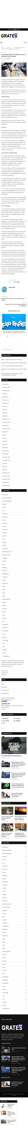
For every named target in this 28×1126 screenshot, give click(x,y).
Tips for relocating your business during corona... (11, 1113)
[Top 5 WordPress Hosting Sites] (14, 745)
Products (5, 608)
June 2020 (5, 463)
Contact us (3, 674)
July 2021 (5, 435)
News (4, 586)
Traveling (5, 649)
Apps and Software (7, 498)
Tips (3, 646)
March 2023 (5, 397)
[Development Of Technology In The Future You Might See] (21, 827)
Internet (4, 561)
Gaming (4, 545)
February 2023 (6, 400)
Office (4, 596)
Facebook (5, 532)
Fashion (4, 536)
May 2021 (5, 441)
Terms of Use (4, 671)
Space (4, 634)
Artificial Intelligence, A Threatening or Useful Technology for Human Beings (11, 374)
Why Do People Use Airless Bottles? (11, 1105)
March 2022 (5, 416)
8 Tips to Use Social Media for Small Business (12, 366)
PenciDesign (14, 1095)
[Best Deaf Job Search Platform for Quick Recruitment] (5, 795)
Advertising (5, 494)
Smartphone (5, 624)
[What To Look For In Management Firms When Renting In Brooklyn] (4, 1121)
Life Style (5, 567)
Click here (8, 148)
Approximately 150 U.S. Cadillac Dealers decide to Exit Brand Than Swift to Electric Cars (18, 764)
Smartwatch (5, 627)
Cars (4, 510)
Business (9, 47)
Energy (4, 526)
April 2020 (5, 469)
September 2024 (6, 390)
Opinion (4, 602)
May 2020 (5, 466)
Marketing (5, 577)
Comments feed (5, 690)
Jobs (4, 564)
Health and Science (7, 551)
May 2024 (5, 393)
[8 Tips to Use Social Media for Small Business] (7, 827)
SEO (3, 621)
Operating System (7, 599)
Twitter (4, 653)
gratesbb (8, 58)
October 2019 (6, 482)
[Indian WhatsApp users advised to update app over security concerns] (5, 786)
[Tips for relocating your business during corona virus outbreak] (4, 1113)
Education (5, 523)
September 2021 (6, 428)
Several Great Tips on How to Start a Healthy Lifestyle (13, 362)
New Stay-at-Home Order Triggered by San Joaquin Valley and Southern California (18, 775)
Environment (5, 529)
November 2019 (6, 479)
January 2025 (6, 384)
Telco (4, 643)
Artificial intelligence (7, 501)
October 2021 (6, 425)
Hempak (3, 189)
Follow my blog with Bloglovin (8, 698)
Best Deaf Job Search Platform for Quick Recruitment (17, 795)
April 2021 (5, 444)
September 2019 (6, 485)
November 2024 (6, 387)
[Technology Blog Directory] (4, 701)
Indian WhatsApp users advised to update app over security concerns (17, 785)
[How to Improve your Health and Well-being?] (7, 811)
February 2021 (6, 450)
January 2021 (6, 454)
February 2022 (6, 419)
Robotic (4, 611)
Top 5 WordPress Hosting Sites (11, 756)
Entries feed (4, 687)
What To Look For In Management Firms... (11, 1121)
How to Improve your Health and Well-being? (11, 359)
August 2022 (5, 403)
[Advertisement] (14, 14)
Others (4, 605)
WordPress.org (4, 693)
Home (2, 47)
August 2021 (5, 431)
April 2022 (5, 412)
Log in (2, 684)
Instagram (5, 558)
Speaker (4, 637)
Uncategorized (6, 656)
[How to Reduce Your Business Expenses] (14, 322)
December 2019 (6, 476)
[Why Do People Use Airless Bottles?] (4, 1105)
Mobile (4, 580)
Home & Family (6, 555)
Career (4, 507)
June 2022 (5, 406)
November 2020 (6, 460)
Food (4, 539)
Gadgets (4, 542)
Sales (4, 615)
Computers (5, 513)
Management (6, 574)
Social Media (5, 630)
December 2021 (6, 422)
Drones (4, 520)
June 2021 (5, 438)
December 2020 (6, 457)
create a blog (3, 709)
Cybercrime (5, 517)
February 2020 (6, 473)
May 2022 (5, 409)
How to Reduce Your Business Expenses (14, 332)
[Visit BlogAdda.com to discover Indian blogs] (12, 705)
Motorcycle (5, 583)
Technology (5, 640)
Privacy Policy (4, 672)
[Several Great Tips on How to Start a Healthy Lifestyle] (21, 811)
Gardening (5, 548)
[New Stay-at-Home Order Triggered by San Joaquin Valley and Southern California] (5, 775)
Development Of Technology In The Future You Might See (20, 834)
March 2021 (5, 447)
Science (4, 618)
